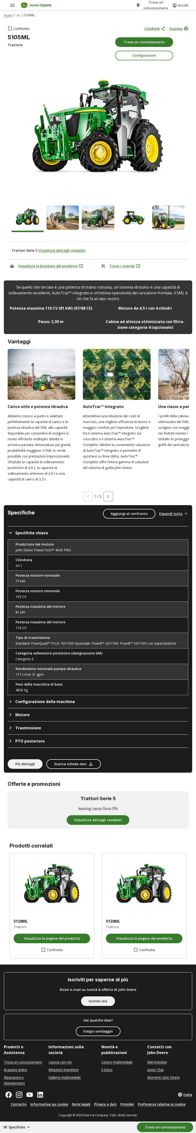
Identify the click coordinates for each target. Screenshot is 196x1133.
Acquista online (15, 1069)
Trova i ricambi (122, 266)
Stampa (176, 28)
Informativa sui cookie (49, 1104)
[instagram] (19, 1095)
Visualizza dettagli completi (62, 250)
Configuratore (144, 55)
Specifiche (17, 1127)
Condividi (152, 28)
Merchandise (157, 1062)
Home (8, 15)
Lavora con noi (60, 1062)
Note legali (81, 1104)
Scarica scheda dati (70, 764)
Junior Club (155, 1069)
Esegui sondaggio (98, 1031)
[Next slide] (108, 496)
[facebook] (8, 1095)
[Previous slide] (88, 496)
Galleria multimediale (65, 1077)
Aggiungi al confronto (129, 513)
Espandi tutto (171, 513)
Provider (127, 1104)
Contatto (19, 1104)
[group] (27, 219)
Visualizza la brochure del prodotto (48, 266)
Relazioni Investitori (64, 1069)
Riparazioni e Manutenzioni (14, 1080)
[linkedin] (40, 1095)
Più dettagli (25, 764)
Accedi (183, 5)
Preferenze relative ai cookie (161, 1104)
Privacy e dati (105, 1104)
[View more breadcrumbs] (18, 15)
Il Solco (107, 1069)
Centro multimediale (117, 1062)
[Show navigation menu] (12, 5)
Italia (187, 1094)
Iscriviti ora (98, 1001)
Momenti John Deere (163, 1077)
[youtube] (29, 1095)
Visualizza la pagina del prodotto (52, 938)
